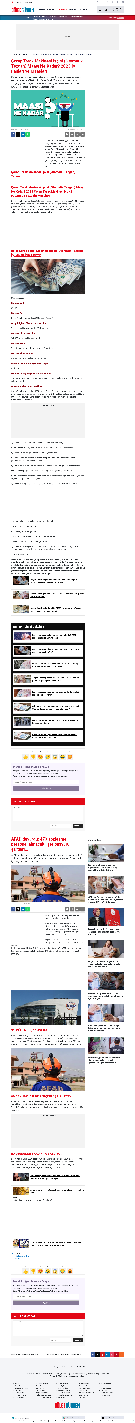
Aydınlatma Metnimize (99, 1421)
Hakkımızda (65, 1355)
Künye (57, 1355)
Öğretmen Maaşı (105, 1395)
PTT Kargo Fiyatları (20, 1395)
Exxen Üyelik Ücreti (63, 1388)
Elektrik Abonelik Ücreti (21, 1388)
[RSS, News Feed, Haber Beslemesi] (121, 1354)
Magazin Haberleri (106, 1383)
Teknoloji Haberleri (63, 1386)
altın (15, 1197)
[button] (72, 134)
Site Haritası (61, 1397)
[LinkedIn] (23, 134)
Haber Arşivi (28, 2)
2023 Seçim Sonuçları (21, 1397)
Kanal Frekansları (106, 1388)
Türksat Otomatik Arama (43, 1395)
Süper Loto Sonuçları (85, 1390)
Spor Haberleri (19, 1386)
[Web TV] (117, 2)
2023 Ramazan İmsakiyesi (44, 1397)
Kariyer (25, 54)
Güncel (50, 9)
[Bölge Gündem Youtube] (112, 2)
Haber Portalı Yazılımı (22, 1418)
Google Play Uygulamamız (75, 1418)
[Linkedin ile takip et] (107, 1354)
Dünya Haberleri (40, 1386)
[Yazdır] (67, 134)
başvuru (18, 1258)
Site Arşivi (82, 1397)
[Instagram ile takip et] (112, 1354)
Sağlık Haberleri (83, 1386)
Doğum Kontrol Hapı (42, 1393)
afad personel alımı (22, 1256)
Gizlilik (79, 1355)
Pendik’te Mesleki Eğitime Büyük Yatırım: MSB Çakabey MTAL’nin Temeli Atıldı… (60, 18)
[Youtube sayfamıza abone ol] (102, 1354)
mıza (87, 1421)
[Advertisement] (27, 152)
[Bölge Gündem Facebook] (102, 2)
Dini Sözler (104, 1390)
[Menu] (100, 10)
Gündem (73, 9)
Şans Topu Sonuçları (42, 1390)
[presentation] (13, 18)
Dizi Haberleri (104, 1386)
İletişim (73, 1355)
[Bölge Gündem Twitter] (98, 2)
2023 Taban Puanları (107, 1393)
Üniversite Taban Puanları (86, 1393)
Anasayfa (17, 54)
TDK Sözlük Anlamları (64, 1393)
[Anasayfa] (12, 2)
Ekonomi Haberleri (63, 1383)
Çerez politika (81, 1421)
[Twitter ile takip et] (97, 1354)
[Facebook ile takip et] (93, 1354)
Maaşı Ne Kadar (83, 1395)
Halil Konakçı (40, 1388)
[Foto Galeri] (123, 2)
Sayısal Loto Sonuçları (64, 1390)
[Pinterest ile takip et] (116, 1354)
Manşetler (19, 2)
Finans (42, 9)
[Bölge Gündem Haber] (23, 9)
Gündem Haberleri (84, 1383)
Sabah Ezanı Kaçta (84, 1388)
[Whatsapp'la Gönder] (27, 134)
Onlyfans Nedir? (19, 1393)
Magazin (83, 9)
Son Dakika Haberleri (42, 1383)
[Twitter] (18, 134)
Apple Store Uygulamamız (114, 1418)
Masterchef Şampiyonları (65, 1395)
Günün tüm (116, 18)
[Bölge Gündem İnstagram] (108, 2)
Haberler (17, 1383)
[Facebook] (13, 134)
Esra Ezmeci (18, 1390)
